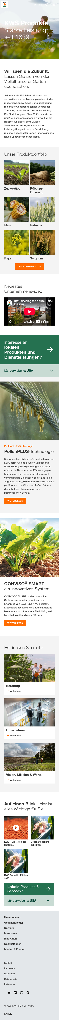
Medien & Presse (14, 949)
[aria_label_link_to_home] (4, 4)
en (35, 4)
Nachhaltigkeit (12, 943)
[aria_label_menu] (54, 5)
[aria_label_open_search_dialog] (47, 5)
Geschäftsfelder (13, 922)
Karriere (9, 928)
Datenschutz (10, 978)
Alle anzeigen (27, 266)
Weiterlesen (15, 500)
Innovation (10, 938)
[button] (16, 831)
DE (10, 1013)
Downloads (9, 973)
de (40, 4)
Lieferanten (10, 984)
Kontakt (8, 963)
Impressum (9, 968)
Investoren (10, 933)
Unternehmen (12, 917)
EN (6, 1013)
